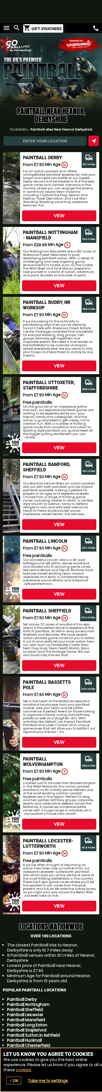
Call (95, 28)
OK (14, 1080)
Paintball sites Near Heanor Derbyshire (61, 129)
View (59, 215)
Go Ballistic (18, 129)
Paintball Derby (22, 999)
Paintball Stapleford (26, 1030)
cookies (23, 1070)
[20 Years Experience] (79, 45)
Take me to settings (48, 1080)
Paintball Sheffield (25, 1009)
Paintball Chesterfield (28, 1045)
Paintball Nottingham (28, 1004)
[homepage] (25, 45)
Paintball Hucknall (24, 1040)
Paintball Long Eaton (27, 1025)
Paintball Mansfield (26, 1020)
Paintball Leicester (25, 1015)
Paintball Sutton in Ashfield (33, 1035)
